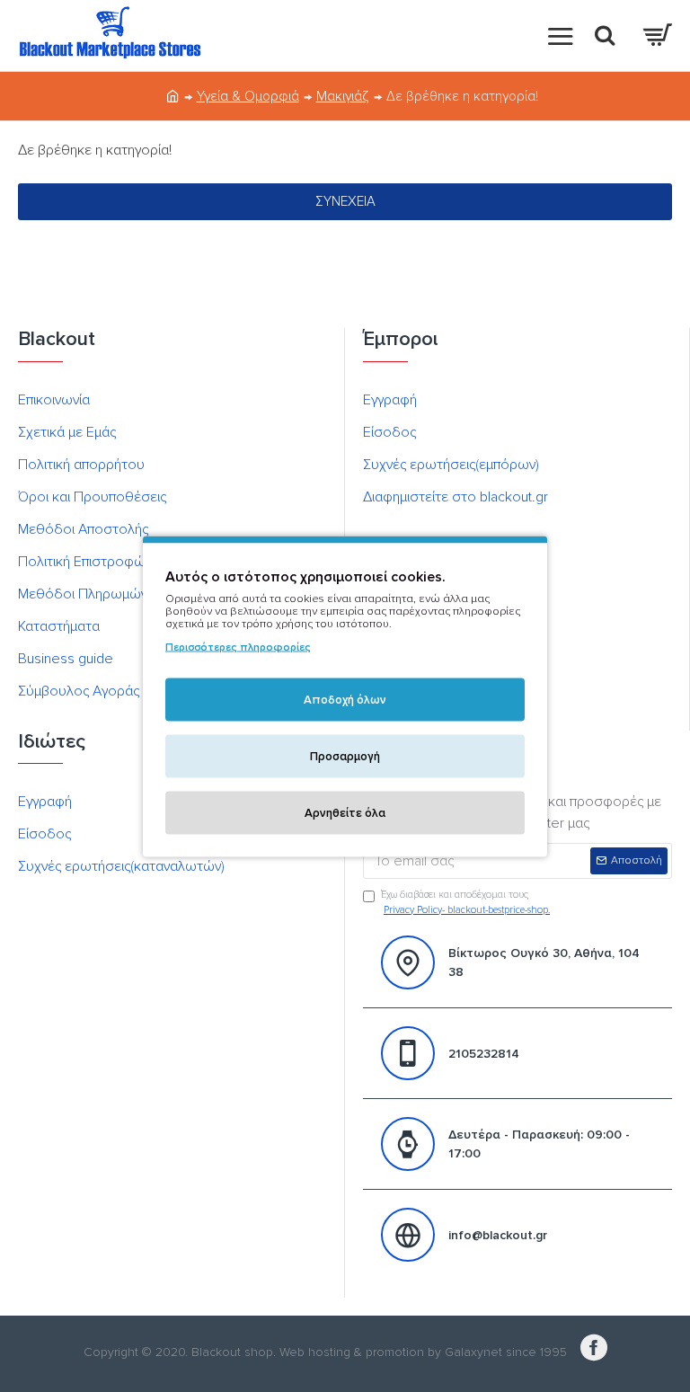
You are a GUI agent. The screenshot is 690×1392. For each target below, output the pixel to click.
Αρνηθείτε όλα (345, 812)
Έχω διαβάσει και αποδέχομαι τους (465, 902)
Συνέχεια (345, 201)
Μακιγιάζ (342, 96)
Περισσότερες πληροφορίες (238, 646)
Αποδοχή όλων (345, 699)
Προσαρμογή (345, 756)
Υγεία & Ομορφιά (248, 96)
